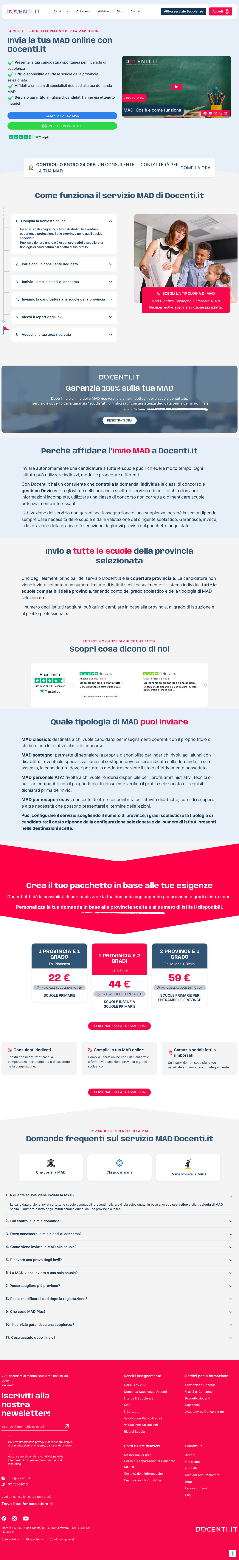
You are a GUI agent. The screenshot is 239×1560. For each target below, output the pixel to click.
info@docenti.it (19, 1478)
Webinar (104, 11)
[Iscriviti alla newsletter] (67, 1426)
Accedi (190, 1455)
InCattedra (131, 1411)
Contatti (136, 11)
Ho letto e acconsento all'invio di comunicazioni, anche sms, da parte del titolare (40, 1443)
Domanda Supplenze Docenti (145, 1392)
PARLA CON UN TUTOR (66, 126)
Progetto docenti (197, 1398)
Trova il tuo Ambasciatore (24, 1503)
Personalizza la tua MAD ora (119, 1026)
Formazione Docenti (200, 1385)
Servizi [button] (59, 11)
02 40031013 (18, 1484)
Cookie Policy (10, 1539)
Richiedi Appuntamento (202, 1475)
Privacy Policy (34, 1539)
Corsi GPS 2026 (135, 1385)
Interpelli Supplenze (138, 1398)
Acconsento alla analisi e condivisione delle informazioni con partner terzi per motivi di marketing (35, 1460)
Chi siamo (83, 11)
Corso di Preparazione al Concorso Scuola (149, 1464)
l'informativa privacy (31, 1442)
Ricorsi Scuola (134, 1431)
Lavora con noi (196, 1488)
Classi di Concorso (199, 1392)
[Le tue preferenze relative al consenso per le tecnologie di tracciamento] (232, 1553)
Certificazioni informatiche (143, 1473)
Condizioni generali (62, 1539)
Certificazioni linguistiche (142, 1480)
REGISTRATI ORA (119, 420)
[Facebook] (4, 1518)
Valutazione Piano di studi (143, 1418)
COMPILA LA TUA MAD (62, 116)
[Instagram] (14, 1518)
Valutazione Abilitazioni (141, 1425)
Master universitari (137, 1455)
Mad (127, 1405)
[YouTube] (26, 1518)
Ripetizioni (193, 1405)
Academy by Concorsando (204, 1411)
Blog (120, 11)
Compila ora (196, 167)
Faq (188, 1495)
